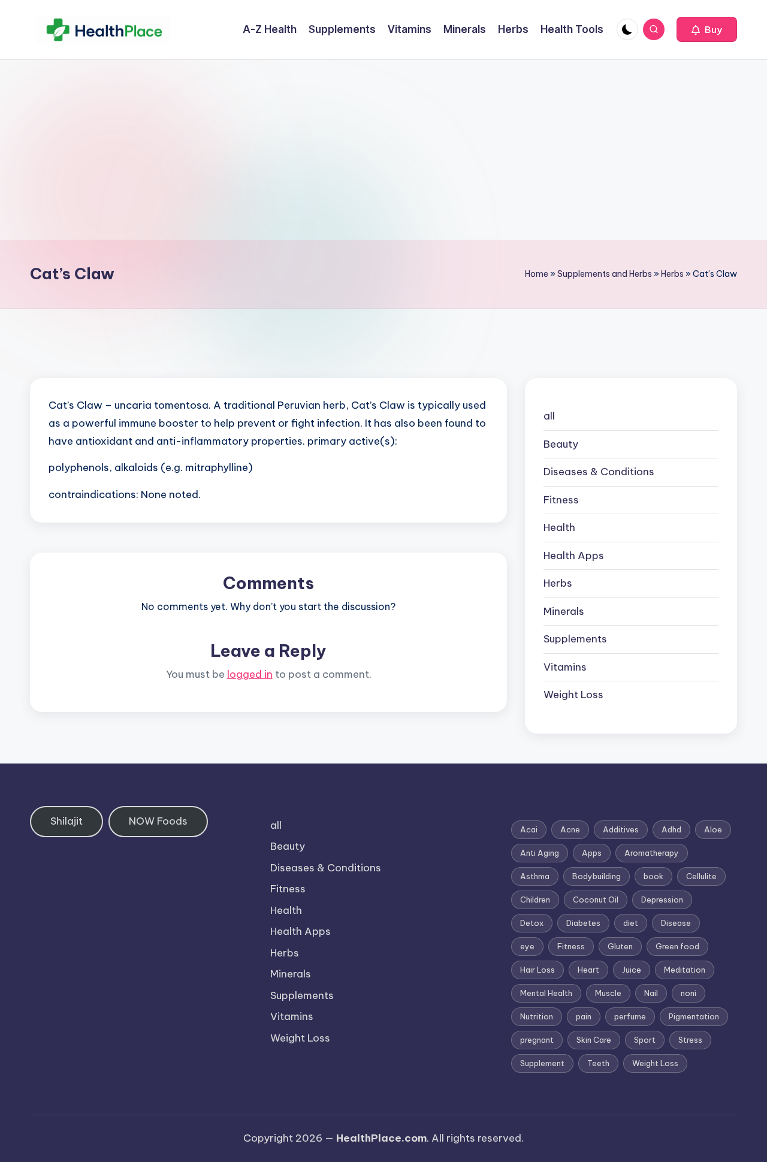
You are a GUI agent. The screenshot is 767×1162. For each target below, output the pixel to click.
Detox (531, 923)
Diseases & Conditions (598, 471)
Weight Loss (573, 694)
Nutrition (536, 1016)
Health (559, 527)
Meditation (684, 969)
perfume (630, 1016)
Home (536, 273)
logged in (250, 674)
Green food (677, 946)
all (549, 415)
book (653, 876)
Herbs (672, 273)
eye (527, 946)
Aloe (713, 829)
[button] (707, 29)
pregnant (537, 1040)
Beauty (560, 444)
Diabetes (583, 923)
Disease (676, 923)
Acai (528, 829)
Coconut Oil (595, 899)
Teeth (598, 1063)
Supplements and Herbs (604, 273)
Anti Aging (539, 853)
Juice (631, 969)
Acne (570, 829)
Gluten (620, 946)
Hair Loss (537, 969)
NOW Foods (158, 821)
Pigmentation (694, 1016)
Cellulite (701, 876)
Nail (651, 993)
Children (535, 899)
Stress (690, 1040)
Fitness (561, 499)
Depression (662, 899)
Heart (588, 969)
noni (688, 993)
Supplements (575, 638)
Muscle (608, 993)
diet (630, 923)
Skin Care (593, 1040)
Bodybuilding (596, 876)
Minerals (563, 611)
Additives (621, 829)
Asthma (534, 876)
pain (583, 1016)
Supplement (542, 1063)
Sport (645, 1040)
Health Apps (573, 555)
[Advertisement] (383, 150)
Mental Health (546, 993)
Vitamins (565, 667)
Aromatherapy (651, 853)
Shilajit (66, 821)
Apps (592, 853)
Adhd (671, 829)
